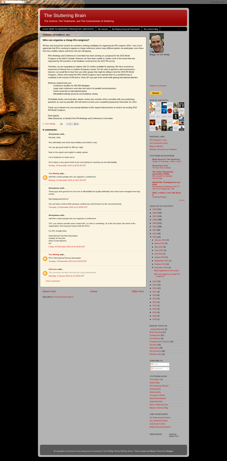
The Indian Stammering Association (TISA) (162, 173)
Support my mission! (158, 86)
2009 (155, 223)
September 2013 (162, 261)
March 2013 (160, 243)
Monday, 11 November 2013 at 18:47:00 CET (67, 180)
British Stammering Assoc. (160, 427)
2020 (155, 302)
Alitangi (152, 451)
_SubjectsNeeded (157, 329)
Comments (157, 369)
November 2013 (162, 268)
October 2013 (161, 264)
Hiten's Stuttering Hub (159, 405)
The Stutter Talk (156, 379)
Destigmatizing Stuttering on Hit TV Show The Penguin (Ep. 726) (165, 188)
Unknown (53, 269)
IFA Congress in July (158, 140)
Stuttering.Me (155, 392)
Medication (154, 348)
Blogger (170, 451)
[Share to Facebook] (75, 124)
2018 (155, 295)
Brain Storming (156, 332)
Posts (155, 364)
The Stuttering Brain (65, 15)
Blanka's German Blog (159, 408)
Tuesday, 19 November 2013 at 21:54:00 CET (68, 261)
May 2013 (159, 247)
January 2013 (161, 240)
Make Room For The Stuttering (166, 159)
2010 (155, 227)
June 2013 (159, 250)
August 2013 (160, 257)
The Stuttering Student (159, 386)
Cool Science (155, 338)
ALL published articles (159, 421)
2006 (155, 213)
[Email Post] (61, 124)
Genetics (153, 345)
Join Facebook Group (159, 143)
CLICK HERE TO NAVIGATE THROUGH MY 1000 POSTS (68, 29)
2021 (155, 306)
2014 (155, 281)
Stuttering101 (155, 389)
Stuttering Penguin (159, 197)
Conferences (155, 335)
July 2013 (159, 254)
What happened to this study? (166, 271)
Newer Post (49, 291)
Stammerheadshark (158, 398)
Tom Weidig (54, 174)
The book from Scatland (161, 168)
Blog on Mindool (156, 146)
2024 (155, 312)
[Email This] (67, 124)
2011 (155, 230)
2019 (155, 299)
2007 (155, 216)
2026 (155, 319)
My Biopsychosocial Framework (126, 29)
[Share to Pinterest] (77, 124)
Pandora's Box (156, 354)
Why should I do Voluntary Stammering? (162, 177)
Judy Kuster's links (157, 424)
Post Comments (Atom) (63, 297)
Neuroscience (155, 351)
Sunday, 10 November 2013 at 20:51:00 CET (67, 166)
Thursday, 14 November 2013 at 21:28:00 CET (68, 207)
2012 (155, 234)
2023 (155, 309)
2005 (155, 209)
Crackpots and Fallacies (160, 342)
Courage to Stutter (157, 395)
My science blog (151, 29)
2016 (155, 288)
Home (93, 291)
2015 (155, 285)
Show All (181, 200)
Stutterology (155, 383)
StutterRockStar (156, 402)
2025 (155, 316)
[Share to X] (72, 124)
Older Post (138, 291)
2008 (155, 220)
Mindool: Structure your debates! (163, 149)
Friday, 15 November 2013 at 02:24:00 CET (67, 247)
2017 (155, 292)
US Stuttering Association (160, 418)
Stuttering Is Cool (160, 166)
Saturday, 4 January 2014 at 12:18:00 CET (66, 276)
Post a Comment (53, 281)
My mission (103, 29)
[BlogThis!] (70, 124)
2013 (155, 237)
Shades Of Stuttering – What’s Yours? (166, 161)
